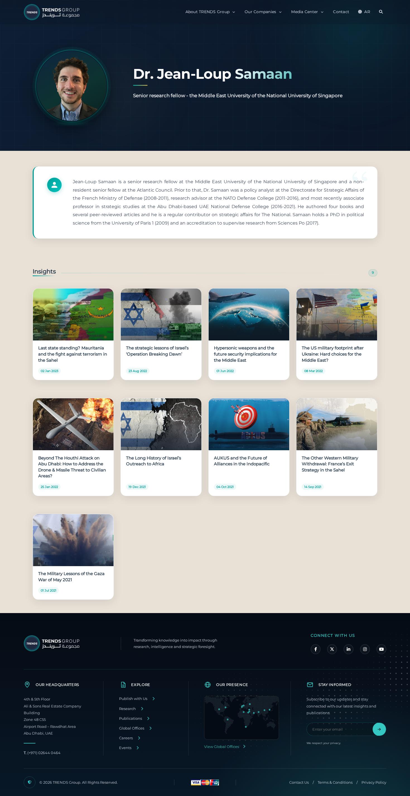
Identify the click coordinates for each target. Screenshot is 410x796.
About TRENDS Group (207, 11)
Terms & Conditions (335, 782)
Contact (341, 11)
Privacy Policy (373, 782)
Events (125, 748)
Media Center (304, 11)
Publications (130, 718)
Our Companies (260, 11)
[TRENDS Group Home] (53, 12)
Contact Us (299, 782)
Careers (126, 738)
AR (367, 11)
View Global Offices (221, 747)
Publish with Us (133, 699)
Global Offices (131, 728)
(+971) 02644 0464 (42, 753)
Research (127, 709)
